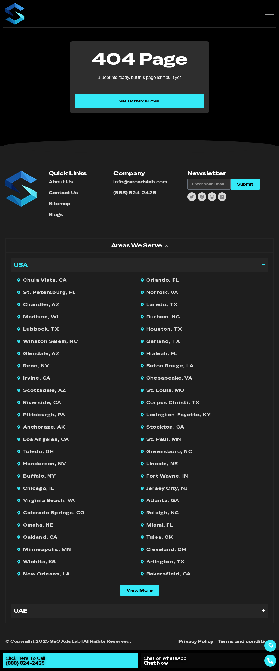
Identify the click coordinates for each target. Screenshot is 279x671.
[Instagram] (212, 196)
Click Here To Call (25, 660)
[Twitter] (191, 196)
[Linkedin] (222, 196)
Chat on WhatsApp (165, 660)
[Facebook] (202, 196)
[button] (139, 590)
